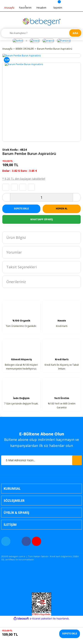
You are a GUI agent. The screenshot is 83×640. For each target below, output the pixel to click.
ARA (75, 33)
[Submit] (77, 460)
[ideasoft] (21, 618)
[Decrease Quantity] (6, 197)
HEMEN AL (62, 208)
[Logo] (41, 21)
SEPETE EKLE (21, 208)
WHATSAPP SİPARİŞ (41, 219)
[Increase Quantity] (76, 197)
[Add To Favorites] (5, 187)
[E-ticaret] (41, 618)
